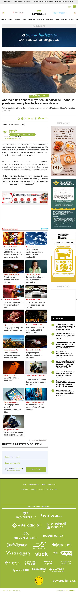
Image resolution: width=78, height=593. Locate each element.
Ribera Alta (31, 19)
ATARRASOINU (37, 2)
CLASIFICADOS (57, 2)
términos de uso (17, 468)
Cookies (32, 489)
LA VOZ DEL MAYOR (68, 2)
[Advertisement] (63, 301)
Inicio (24, 484)
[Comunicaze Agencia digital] (39, 498)
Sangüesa (49, 19)
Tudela (10, 19)
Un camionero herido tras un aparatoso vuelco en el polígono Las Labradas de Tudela (64, 336)
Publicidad (51, 484)
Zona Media (40, 19)
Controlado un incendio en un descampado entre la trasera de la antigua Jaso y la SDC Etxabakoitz (64, 345)
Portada (3, 19)
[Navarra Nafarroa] (57, 570)
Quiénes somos (33, 484)
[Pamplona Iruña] (39, 570)
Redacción (13, 130)
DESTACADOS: (8, 2)
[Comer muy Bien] (48, 563)
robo (22, 124)
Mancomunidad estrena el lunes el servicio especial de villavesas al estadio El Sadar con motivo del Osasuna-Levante (64, 364)
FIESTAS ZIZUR (18, 2)
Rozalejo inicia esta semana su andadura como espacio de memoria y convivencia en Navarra (64, 383)
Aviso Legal (24, 489)
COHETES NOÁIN (27, 2)
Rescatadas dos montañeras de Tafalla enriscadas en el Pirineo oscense (63, 354)
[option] (39, 13)
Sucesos (64, 19)
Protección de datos (51, 489)
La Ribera (17, 19)
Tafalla (24, 19)
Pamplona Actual (39, 96)
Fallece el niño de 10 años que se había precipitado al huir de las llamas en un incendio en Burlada (64, 327)
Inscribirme (36, 469)
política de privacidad (14, 470)
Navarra (57, 19)
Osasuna (71, 19)
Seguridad (40, 489)
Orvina (5, 124)
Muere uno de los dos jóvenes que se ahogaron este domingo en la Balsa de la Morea (63, 392)
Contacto (44, 484)
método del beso (14, 124)
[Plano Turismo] (65, 563)
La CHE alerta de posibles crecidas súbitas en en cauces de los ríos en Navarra (63, 374)
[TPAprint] (21, 570)
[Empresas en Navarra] (12, 563)
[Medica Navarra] (30, 563)
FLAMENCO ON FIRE (47, 2)
